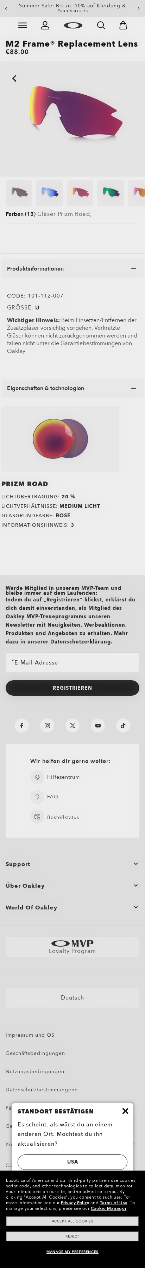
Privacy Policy (75, 1203)
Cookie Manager (108, 1208)
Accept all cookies (73, 1221)
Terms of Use (113, 1203)
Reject (72, 1236)
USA (72, 1162)
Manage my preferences (72, 1251)
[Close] (125, 1110)
